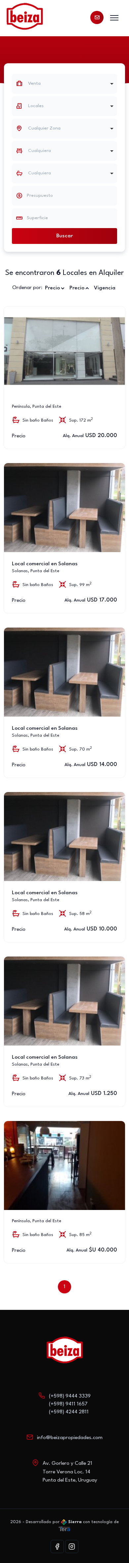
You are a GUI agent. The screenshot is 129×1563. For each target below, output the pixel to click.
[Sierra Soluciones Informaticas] (64, 1528)
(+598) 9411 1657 (68, 1404)
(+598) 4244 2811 (69, 1412)
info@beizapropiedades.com (70, 1437)
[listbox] (64, 106)
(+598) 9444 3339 (70, 1396)
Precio (52, 288)
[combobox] (64, 84)
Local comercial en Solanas (45, 564)
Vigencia (104, 288)
